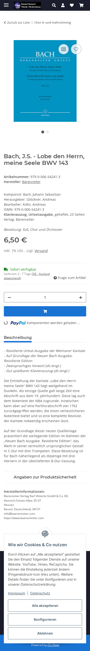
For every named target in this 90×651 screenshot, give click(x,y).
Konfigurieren (45, 619)
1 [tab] (42, 132)
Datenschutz (40, 593)
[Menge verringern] (9, 297)
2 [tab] (47, 132)
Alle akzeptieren (45, 606)
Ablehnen (45, 633)
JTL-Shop (53, 645)
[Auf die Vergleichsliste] (63, 49)
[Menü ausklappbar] (6, 3)
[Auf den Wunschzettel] (76, 49)
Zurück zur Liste (18, 22)
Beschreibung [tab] (18, 337)
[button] (55, 5)
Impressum (16, 593)
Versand (41, 250)
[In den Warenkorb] (8, 37)
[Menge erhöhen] (80, 297)
